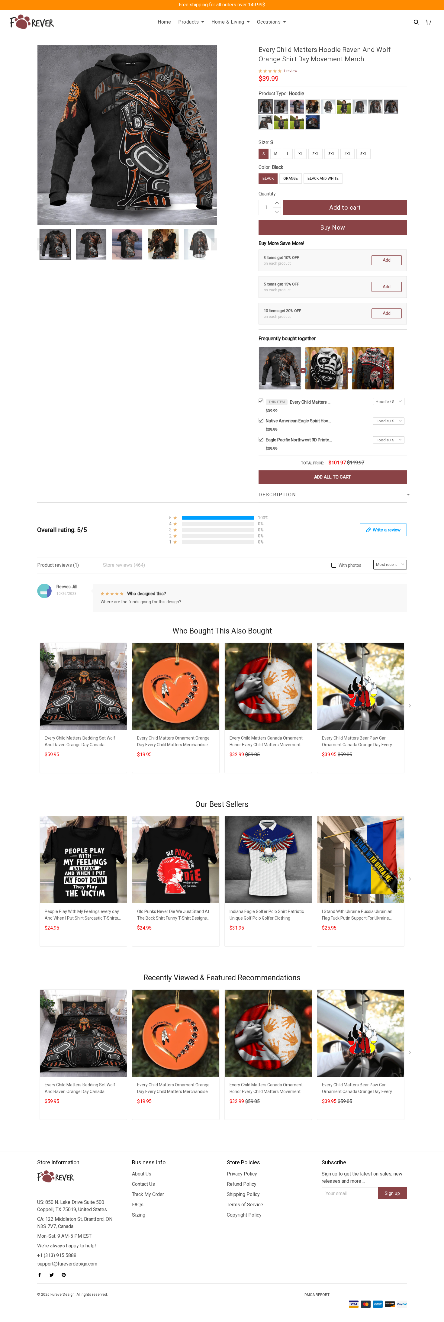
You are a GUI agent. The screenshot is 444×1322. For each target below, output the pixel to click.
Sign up (392, 1193)
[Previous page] (40, 244)
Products (188, 22)
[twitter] (53, 1275)
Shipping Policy (243, 1194)
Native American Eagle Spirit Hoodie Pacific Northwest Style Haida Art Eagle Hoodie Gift (299, 420)
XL (300, 154)
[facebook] (41, 1275)
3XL (331, 154)
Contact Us (143, 1184)
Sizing (138, 1215)
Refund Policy (241, 1184)
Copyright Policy (244, 1215)
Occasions (269, 22)
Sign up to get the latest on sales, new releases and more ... (362, 1177)
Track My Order (148, 1194)
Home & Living (227, 22)
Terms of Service (245, 1205)
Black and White (323, 178)
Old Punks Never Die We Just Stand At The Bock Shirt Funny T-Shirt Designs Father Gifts (173, 915)
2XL (315, 154)
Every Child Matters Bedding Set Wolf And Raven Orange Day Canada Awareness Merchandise (80, 742)
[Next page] (214, 244)
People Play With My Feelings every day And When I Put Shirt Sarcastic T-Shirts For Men (82, 915)
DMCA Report (317, 1295)
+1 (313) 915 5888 (56, 1255)
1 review (290, 71)
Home (164, 22)
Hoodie (296, 93)
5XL (363, 154)
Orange (290, 178)
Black (277, 167)
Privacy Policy (242, 1174)
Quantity (267, 194)
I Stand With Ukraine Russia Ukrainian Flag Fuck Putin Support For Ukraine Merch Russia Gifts (357, 915)
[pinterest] (65, 1275)
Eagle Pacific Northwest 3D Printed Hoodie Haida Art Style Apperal (299, 439)
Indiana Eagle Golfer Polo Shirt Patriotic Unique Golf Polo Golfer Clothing (267, 915)
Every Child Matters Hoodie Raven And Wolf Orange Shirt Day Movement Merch (311, 402)
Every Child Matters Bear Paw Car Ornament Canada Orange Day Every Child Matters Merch (357, 742)
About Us (141, 1174)
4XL (347, 154)
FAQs (137, 1205)
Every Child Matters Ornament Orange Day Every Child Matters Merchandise (173, 741)
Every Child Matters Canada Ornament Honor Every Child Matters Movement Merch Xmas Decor (266, 742)
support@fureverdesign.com (67, 1264)
